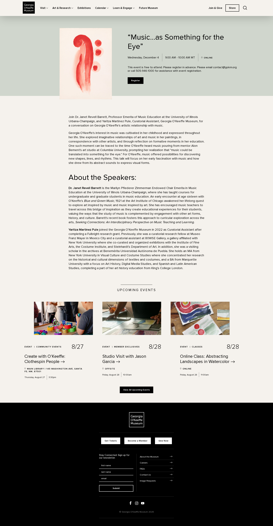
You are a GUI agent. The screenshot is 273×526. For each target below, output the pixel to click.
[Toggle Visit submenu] (47, 8)
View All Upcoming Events (136, 389)
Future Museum (148, 8)
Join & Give (215, 8)
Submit (116, 488)
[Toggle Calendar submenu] (108, 8)
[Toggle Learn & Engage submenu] (134, 8)
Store (232, 8)
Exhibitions (84, 8)
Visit (43, 8)
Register (135, 80)
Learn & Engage (122, 8)
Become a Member (137, 440)
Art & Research (61, 8)
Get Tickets (111, 440)
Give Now (163, 440)
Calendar (100, 8)
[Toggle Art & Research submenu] (72, 8)
